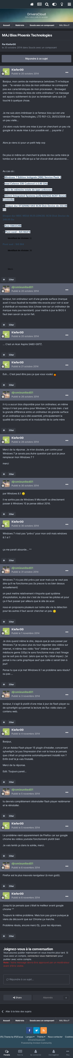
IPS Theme (5, 1036)
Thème (40, 1036)
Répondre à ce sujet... (21, 979)
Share (18, 997)
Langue (29, 1036)
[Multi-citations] (4, 279)
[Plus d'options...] (66, 72)
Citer (11, 279)
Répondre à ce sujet (36, 58)
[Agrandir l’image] (55, 374)
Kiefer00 (11, 44)
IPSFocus (18, 1036)
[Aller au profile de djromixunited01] (6, 289)
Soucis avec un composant (43, 47)
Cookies (69, 1036)
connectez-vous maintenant (42, 955)
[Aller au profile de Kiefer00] (6, 71)
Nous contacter (55, 1036)
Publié (25, 73)
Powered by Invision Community (36, 1043)
